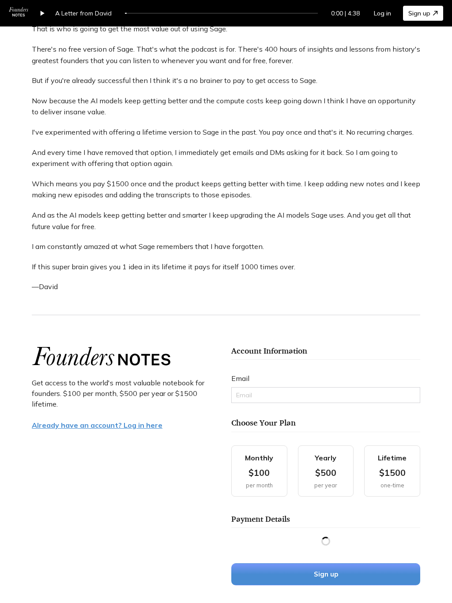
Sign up (419, 13)
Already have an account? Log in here (97, 425)
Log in (382, 13)
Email (240, 378)
